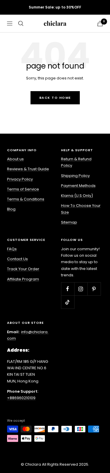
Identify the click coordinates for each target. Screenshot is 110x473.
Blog (11, 209)
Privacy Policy (20, 179)
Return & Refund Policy (76, 162)
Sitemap (69, 222)
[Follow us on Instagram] (80, 288)
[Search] (20, 23)
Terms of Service (23, 189)
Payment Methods (78, 185)
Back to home (55, 97)
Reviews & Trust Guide (28, 169)
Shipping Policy (75, 175)
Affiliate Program (23, 279)
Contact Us (17, 259)
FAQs (12, 249)
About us (15, 159)
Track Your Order (23, 269)
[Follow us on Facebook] (67, 288)
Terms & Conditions (25, 199)
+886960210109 (21, 398)
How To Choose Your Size (81, 209)
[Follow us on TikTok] (67, 302)
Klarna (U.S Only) (77, 195)
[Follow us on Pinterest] (94, 288)
